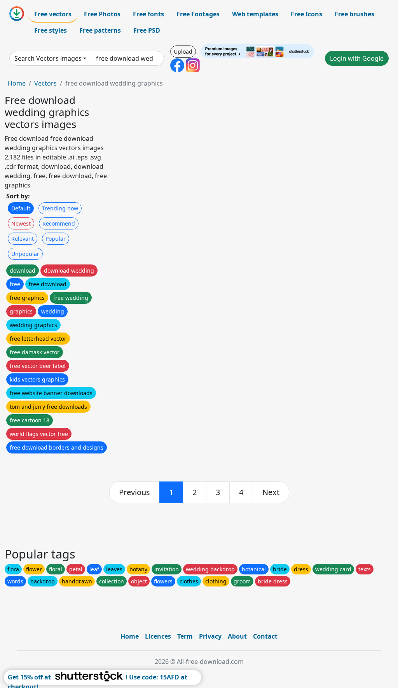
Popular (55, 238)
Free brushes (354, 14)
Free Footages (198, 14)
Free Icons (306, 14)
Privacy (210, 636)
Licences (158, 636)
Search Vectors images (48, 58)
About (237, 636)
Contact (265, 636)
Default (20, 208)
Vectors (45, 83)
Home (17, 83)
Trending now (60, 208)
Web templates (255, 14)
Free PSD (146, 30)
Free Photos (102, 14)
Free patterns (100, 30)
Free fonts (148, 14)
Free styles (50, 30)
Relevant (22, 238)
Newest (21, 223)
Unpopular (25, 253)
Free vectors (53, 14)
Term (185, 636)
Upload (183, 51)
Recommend (58, 223)
